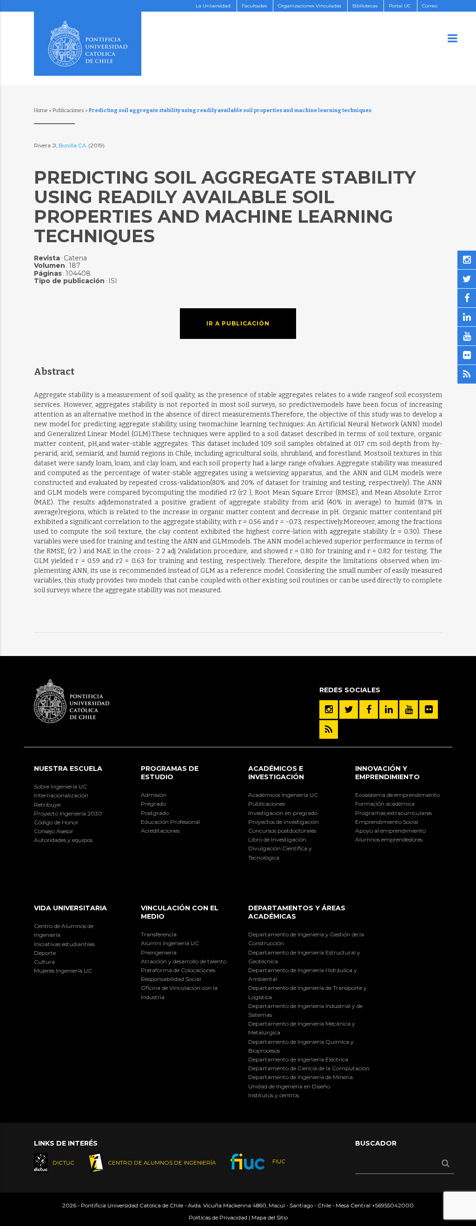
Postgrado (155, 812)
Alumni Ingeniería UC (170, 943)
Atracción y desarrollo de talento (183, 961)
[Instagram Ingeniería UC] (328, 709)
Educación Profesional (170, 821)
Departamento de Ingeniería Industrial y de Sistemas (305, 1010)
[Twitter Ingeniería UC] (348, 709)
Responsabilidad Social (171, 978)
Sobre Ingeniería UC (60, 786)
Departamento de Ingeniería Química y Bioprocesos (301, 1046)
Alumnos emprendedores (389, 839)
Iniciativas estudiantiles (64, 944)
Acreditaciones (160, 830)
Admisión (153, 794)
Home (41, 110)
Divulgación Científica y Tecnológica (280, 853)
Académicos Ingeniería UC (283, 794)
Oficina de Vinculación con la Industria (179, 992)
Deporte (45, 952)
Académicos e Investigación (276, 772)
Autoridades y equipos (63, 839)
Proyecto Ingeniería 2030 (68, 813)
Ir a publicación (238, 323)
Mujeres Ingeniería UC (63, 970)
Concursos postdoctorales (282, 830)
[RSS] (328, 729)
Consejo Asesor (53, 831)
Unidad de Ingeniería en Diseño (289, 1086)
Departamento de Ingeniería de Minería (300, 1077)
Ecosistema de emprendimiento (397, 794)
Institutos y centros (273, 1095)
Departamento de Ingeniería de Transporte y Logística (307, 992)
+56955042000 (393, 1205)
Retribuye (47, 804)
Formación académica (385, 803)
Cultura (44, 961)
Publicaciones (68, 110)
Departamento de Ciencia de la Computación (309, 1068)
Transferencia (159, 934)
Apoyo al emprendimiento (390, 830)
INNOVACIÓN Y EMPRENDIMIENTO (387, 772)
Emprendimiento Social (386, 821)
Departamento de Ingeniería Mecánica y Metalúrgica (301, 1028)
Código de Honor (56, 822)
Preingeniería (159, 952)
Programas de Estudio (169, 772)
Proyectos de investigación (283, 821)
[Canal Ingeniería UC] (408, 709)
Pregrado (153, 803)
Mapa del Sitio (269, 1217)
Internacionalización (61, 795)
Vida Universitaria (70, 908)
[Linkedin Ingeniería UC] (388, 709)
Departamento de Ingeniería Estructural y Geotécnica (304, 957)
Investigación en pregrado (282, 812)
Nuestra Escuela (68, 768)
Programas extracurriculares (393, 812)
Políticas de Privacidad (218, 1217)
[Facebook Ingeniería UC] (368, 709)
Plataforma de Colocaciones (178, 970)
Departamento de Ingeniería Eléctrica (298, 1059)
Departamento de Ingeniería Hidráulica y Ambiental (302, 974)
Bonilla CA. (73, 145)
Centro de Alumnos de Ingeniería (63, 930)
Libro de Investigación (277, 839)
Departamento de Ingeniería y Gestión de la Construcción (306, 939)
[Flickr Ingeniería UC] (428, 709)
